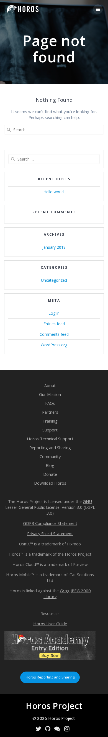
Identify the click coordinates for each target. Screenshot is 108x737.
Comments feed (54, 334)
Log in (54, 313)
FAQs (50, 403)
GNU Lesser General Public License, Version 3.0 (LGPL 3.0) (50, 507)
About (50, 385)
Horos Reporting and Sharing (50, 677)
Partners (50, 412)
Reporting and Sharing (50, 447)
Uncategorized (54, 280)
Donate (50, 474)
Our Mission (50, 394)
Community (50, 456)
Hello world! (54, 191)
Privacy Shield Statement (50, 533)
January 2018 (54, 247)
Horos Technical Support (50, 438)
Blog (50, 465)
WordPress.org (54, 344)
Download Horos (50, 483)
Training (50, 421)
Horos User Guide (50, 623)
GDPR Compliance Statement (50, 523)
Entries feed (54, 323)
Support (50, 430)
